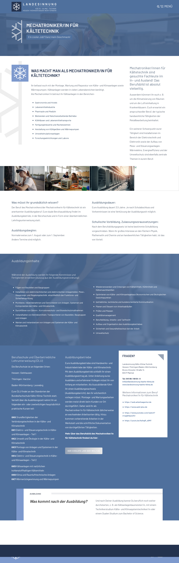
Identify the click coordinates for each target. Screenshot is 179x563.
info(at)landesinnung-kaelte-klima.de (138, 381)
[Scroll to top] (174, 558)
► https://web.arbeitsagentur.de (136, 402)
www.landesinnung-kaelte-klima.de (137, 384)
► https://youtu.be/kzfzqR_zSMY (136, 420)
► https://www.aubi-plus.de (134, 407)
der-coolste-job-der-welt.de (84, 451)
